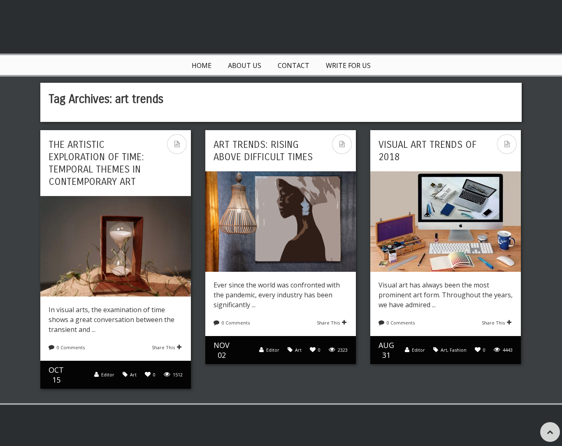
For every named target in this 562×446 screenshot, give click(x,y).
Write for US (348, 65)
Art (133, 374)
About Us (244, 65)
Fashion (458, 350)
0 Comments (71, 347)
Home (201, 65)
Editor (107, 374)
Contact (293, 65)
